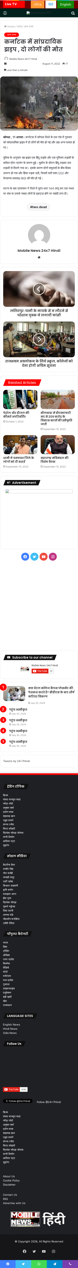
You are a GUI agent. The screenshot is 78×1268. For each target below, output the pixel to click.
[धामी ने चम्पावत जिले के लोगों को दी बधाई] (20, 444)
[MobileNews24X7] (39, 12)
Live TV (11, 4)
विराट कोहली (9, 828)
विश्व (5, 946)
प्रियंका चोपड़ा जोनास (13, 832)
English (65, 4)
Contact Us (10, 1194)
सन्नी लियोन (8, 836)
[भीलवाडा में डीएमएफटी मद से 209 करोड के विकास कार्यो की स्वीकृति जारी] (58, 399)
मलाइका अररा (9, 893)
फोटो (5, 971)
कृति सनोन (8, 889)
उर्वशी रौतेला (8, 923)
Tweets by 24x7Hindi (16, 761)
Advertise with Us (14, 1203)
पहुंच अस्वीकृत (18, 710)
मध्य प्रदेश (8, 980)
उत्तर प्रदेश (8, 959)
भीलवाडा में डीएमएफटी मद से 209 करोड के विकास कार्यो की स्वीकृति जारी (56, 418)
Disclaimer (9, 1184)
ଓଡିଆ (37, 4)
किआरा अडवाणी (10, 885)
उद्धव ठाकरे (8, 820)
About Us (9, 1176)
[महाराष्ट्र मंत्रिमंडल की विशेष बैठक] (58, 444)
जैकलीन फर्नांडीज (11, 918)
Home (11, 26)
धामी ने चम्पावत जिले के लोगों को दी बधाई (18, 460)
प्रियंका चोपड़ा (9, 902)
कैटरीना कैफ (9, 864)
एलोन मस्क (8, 811)
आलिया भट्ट (9, 841)
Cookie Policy (11, 1180)
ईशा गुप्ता (7, 898)
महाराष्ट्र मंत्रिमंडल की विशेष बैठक (54, 460)
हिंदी (50, 4)
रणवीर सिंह (8, 868)
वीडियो (6, 967)
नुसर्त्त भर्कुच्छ (9, 906)
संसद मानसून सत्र (12, 799)
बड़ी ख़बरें (7, 996)
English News (11, 1024)
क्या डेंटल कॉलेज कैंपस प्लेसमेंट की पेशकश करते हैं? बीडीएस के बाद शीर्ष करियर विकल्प (51, 692)
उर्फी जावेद (8, 881)
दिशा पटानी (8, 910)
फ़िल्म (5, 795)
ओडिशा (6, 955)
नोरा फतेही (8, 873)
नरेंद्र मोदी (8, 803)
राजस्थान (7, 1005)
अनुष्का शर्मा (8, 807)
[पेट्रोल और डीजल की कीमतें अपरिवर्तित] (20, 399)
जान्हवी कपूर (8, 877)
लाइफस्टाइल (9, 988)
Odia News (10, 1032)
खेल (5, 1000)
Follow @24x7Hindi (48, 1102)
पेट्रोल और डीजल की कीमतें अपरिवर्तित (16, 415)
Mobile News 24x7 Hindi (23, 58)
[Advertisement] (39, 606)
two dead (39, 207)
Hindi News (10, 1028)
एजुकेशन (7, 992)
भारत (19, 26)
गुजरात (6, 984)
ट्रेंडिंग (6, 950)
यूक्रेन (6, 845)
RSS (5, 1198)
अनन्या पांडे (8, 914)
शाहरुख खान (9, 816)
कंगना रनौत (8, 824)
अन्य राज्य (28, 26)
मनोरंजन (7, 975)
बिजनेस (6, 963)
